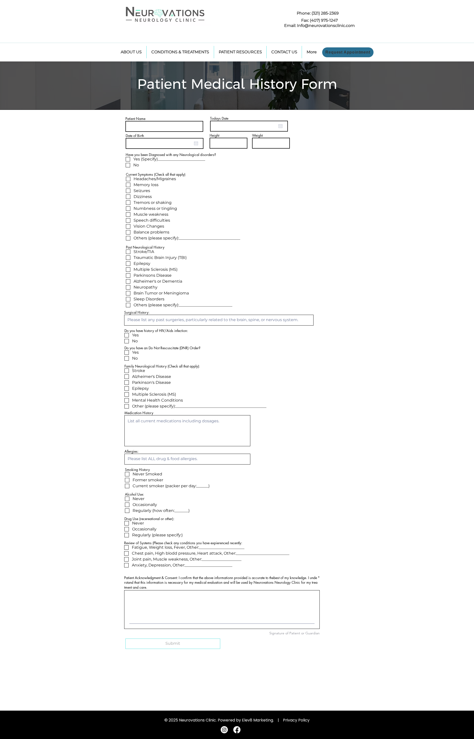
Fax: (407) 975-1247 (319, 20)
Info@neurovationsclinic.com (326, 25)
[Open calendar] (196, 143)
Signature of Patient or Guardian (294, 633)
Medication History (138, 413)
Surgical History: (136, 312)
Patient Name (135, 118)
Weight (257, 135)
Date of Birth (135, 135)
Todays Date (219, 118)
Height (214, 135)
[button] (240, 52)
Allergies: (131, 451)
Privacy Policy (296, 720)
